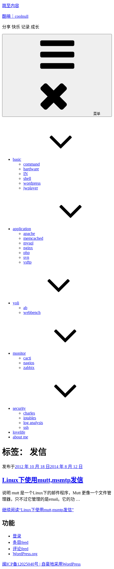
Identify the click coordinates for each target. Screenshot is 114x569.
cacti (27, 358)
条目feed (20, 542)
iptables (29, 418)
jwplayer (30, 188)
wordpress (32, 183)
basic (17, 159)
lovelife (19, 432)
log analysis (33, 422)
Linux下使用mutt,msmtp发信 (42, 480)
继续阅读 (38, 510)
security (19, 408)
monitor (19, 353)
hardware (31, 169)
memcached (33, 238)
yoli (16, 303)
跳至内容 (10, 5)
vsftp (27, 262)
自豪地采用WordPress (61, 564)
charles (29, 413)
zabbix (28, 367)
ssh (26, 427)
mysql (28, 243)
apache (29, 233)
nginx (28, 248)
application (22, 228)
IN (25, 173)
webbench (32, 312)
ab (25, 307)
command (31, 164)
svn (26, 257)
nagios (28, 363)
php (26, 252)
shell (27, 178)
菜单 (96, 114)
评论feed (20, 548)
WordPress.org (25, 554)
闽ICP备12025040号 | (21, 564)
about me (20, 437)
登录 (17, 536)
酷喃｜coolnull (15, 16)
